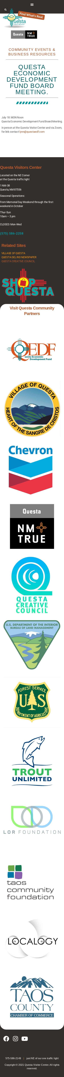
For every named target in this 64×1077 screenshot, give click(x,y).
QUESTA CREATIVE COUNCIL (18, 261)
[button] (32, 4)
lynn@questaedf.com (32, 131)
